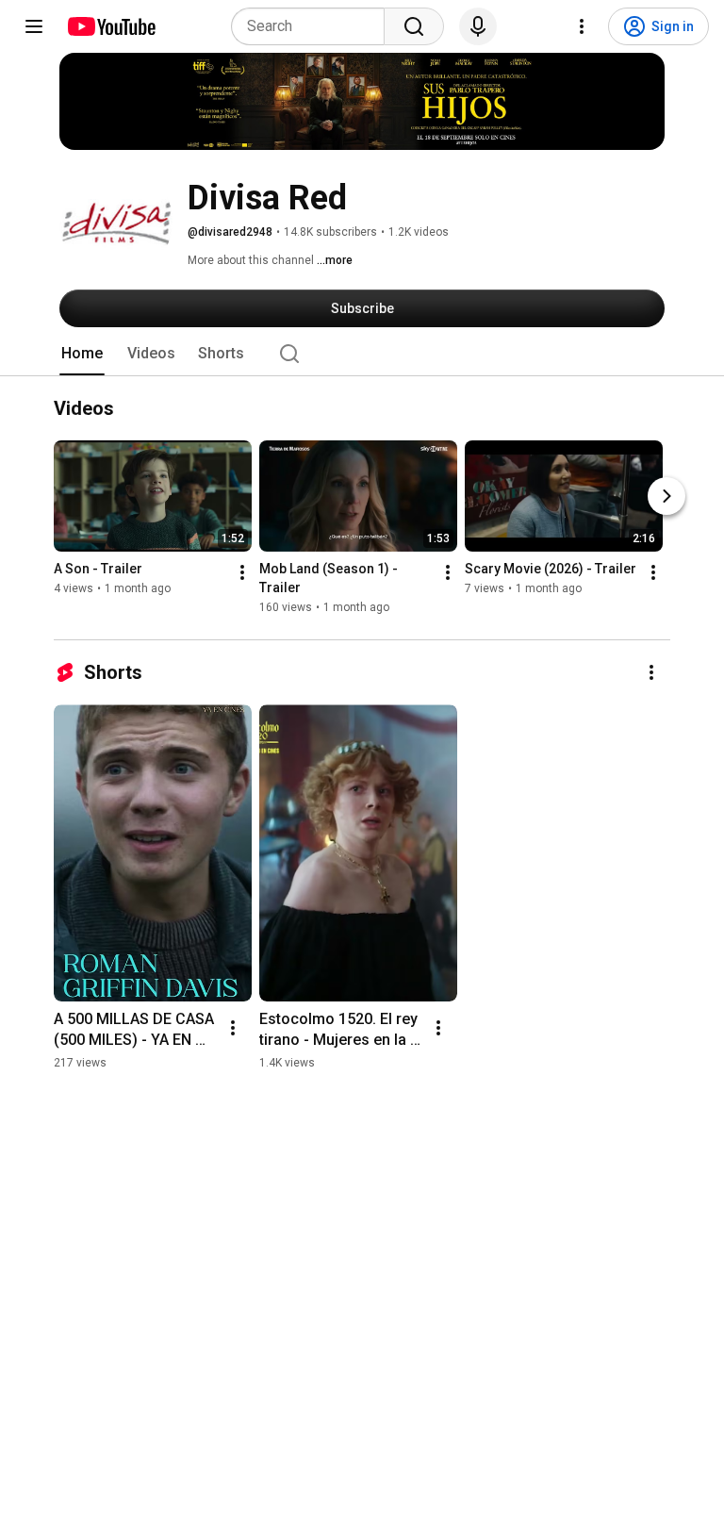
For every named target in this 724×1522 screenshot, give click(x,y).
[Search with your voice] (478, 26)
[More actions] (242, 573)
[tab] (82, 353)
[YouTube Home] (111, 26)
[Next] (666, 497)
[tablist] (362, 353)
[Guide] (34, 26)
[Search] (414, 26)
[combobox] (313, 26)
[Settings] (581, 26)
